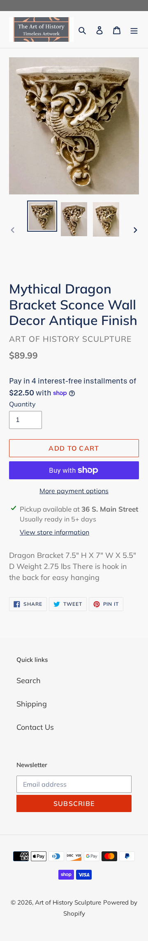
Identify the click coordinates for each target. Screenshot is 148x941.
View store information (54, 532)
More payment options (74, 491)
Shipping (31, 704)
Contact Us (35, 727)
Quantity (22, 404)
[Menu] (134, 29)
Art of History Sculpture (68, 902)
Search (28, 680)
